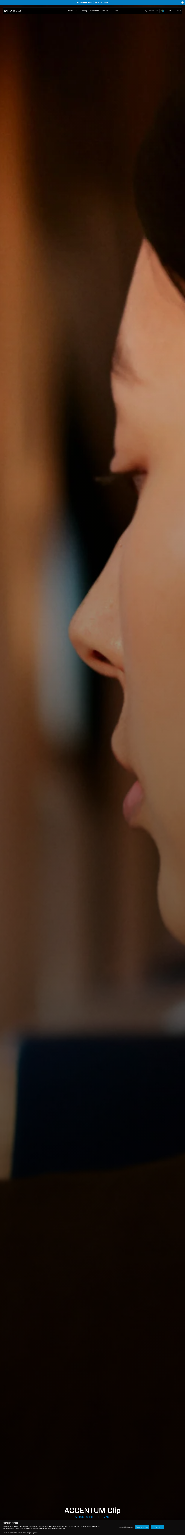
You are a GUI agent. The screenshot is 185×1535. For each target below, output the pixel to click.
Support (114, 11)
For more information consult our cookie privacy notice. (21, 1533)
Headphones (72, 11)
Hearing (84, 11)
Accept (157, 1527)
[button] (164, 11)
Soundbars (94, 11)
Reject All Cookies (142, 1527)
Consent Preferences (126, 1527)
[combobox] (170, 10)
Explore (105, 11)
